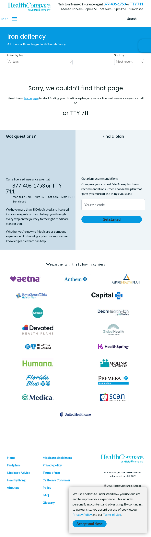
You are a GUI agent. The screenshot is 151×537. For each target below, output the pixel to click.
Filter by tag (15, 55)
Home (11, 457)
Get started (112, 219)
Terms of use (51, 472)
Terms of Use (112, 514)
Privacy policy (52, 465)
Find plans (13, 465)
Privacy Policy (82, 514)
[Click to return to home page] (29, 7)
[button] (5, 19)
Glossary (49, 502)
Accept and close (89, 523)
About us (13, 487)
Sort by (119, 55)
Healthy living (16, 480)
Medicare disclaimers (57, 457)
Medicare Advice (18, 472)
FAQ (46, 495)
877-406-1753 (115, 4)
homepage (31, 98)
